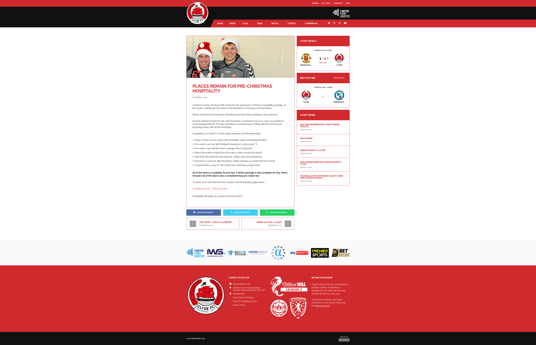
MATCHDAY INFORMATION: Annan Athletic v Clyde (321, 163)
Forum (315, 9)
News (233, 23)
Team (259, 23)
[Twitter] (334, 23)
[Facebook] (329, 23)
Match (274, 23)
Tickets (292, 23)
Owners (315, 3)
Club (245, 23)
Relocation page (322, 306)
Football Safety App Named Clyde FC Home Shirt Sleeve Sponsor (321, 177)
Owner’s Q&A (317, 11)
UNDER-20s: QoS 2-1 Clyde (268, 222)
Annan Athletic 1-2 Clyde (313, 150)
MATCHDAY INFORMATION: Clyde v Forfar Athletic (319, 125)
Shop (348, 3)
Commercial (311, 23)
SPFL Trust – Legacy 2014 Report (215, 222)
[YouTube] (345, 23)
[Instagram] (340, 23)
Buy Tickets (326, 3)
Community (338, 3)
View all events (338, 78)
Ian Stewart (306, 138)
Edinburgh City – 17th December (211, 188)
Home (220, 23)
